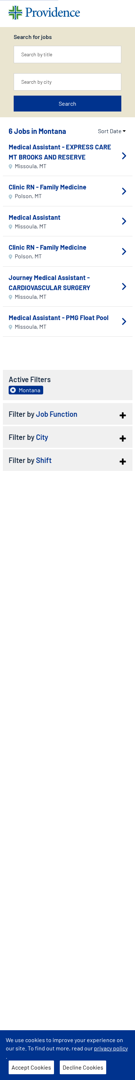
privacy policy (111, 1048)
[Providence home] (44, 13)
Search (67, 103)
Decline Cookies (83, 1067)
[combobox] (67, 54)
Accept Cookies (31, 1067)
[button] (68, 414)
